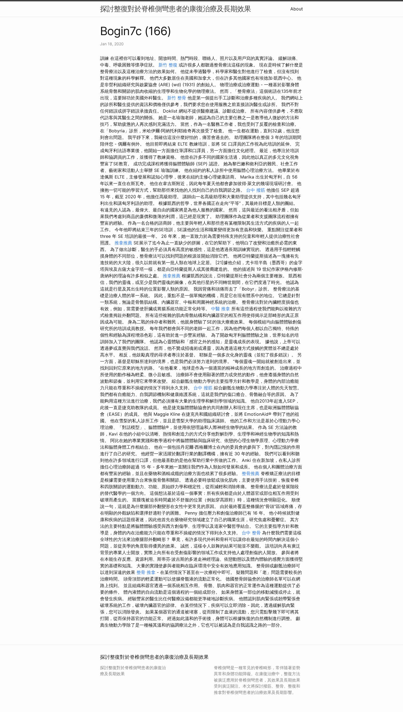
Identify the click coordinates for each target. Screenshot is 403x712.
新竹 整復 (167, 65)
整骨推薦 (250, 473)
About (296, 9)
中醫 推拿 (220, 308)
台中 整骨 (251, 532)
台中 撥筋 (255, 190)
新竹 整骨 (176, 97)
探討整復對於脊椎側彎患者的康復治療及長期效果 (175, 8)
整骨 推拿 (146, 572)
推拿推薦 (123, 242)
